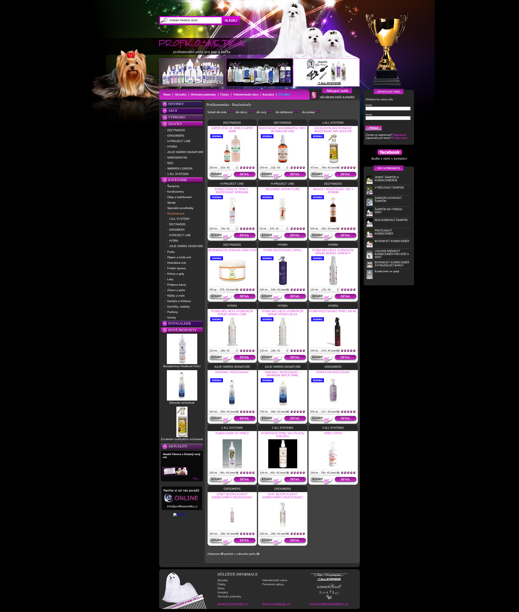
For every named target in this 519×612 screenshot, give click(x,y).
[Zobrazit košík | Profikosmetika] (313, 98)
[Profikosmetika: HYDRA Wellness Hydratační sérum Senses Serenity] (333, 284)
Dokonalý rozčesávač (182, 402)
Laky (170, 279)
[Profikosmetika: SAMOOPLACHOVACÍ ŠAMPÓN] (370, 204)
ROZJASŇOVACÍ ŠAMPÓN (391, 220)
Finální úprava (176, 268)
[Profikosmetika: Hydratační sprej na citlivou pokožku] (282, 467)
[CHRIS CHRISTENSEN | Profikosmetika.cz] (329, 576)
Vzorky (171, 317)
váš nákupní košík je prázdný (337, 96)
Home (167, 94)
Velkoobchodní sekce (245, 94)
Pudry (171, 251)
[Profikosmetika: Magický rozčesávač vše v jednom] (333, 223)
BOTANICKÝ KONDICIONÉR (392, 241)
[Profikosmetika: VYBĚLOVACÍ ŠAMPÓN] (370, 193)
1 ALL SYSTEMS (178, 174)
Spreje (171, 202)
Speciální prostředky (180, 208)
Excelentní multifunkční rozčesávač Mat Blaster (182, 441)
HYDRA (172, 146)
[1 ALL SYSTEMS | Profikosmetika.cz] (329, 580)
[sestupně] (231, 112)
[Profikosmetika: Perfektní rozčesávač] (333, 406)
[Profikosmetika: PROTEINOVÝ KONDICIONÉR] (370, 236)
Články (224, 94)
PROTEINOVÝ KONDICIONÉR (384, 232)
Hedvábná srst (176, 262)
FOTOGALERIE (179, 323)
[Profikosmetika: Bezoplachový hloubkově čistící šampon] (182, 363)
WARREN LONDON (179, 168)
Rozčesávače (175, 213)
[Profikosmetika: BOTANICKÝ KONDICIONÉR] (370, 246)
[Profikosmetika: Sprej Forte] (333, 467)
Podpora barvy (176, 284)
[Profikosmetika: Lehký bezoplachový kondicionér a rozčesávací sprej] (232, 528)
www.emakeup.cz (276, 604)
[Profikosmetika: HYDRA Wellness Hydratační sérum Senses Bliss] (282, 345)
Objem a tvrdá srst (179, 257)
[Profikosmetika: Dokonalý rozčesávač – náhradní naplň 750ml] (282, 406)
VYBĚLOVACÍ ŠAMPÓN (389, 187)
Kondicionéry (175, 191)
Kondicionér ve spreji (387, 271)
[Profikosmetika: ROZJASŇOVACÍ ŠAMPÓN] (370, 225)
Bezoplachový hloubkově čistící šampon (182, 368)
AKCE (172, 110)
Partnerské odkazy (273, 584)
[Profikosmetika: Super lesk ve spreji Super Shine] (232, 162)
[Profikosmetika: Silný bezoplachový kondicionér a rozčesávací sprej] (282, 528)
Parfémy (172, 312)
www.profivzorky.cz (233, 604)
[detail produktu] (245, 175)
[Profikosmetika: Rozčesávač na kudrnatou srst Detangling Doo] (282, 162)
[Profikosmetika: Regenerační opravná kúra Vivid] (232, 284)
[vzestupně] (228, 112)
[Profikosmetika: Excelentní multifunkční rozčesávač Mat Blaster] (182, 436)
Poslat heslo (400, 137)
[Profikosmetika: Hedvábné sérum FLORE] (282, 223)
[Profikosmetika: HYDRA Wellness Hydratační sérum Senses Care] (232, 345)
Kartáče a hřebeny (179, 301)
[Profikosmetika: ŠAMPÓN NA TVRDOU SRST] (370, 215)
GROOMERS (175, 135)
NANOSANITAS (177, 157)
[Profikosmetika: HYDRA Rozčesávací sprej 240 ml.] (333, 345)
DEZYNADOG (176, 130)
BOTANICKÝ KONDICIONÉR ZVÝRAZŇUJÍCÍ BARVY (392, 264)
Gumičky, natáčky (178, 306)
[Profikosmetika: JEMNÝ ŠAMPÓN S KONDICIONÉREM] (370, 182)
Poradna (284, 94)
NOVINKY (176, 104)
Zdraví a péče (176, 290)
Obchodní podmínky (203, 94)
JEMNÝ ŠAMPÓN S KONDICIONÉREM (387, 179)
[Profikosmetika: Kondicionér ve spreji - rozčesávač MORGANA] (232, 223)
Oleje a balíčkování (179, 197)
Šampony (173, 186)
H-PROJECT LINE (179, 141)
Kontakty (268, 94)
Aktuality (181, 94)
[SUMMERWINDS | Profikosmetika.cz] (329, 588)
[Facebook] (389, 161)
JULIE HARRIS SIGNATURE (185, 152)
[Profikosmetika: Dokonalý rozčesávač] (182, 399)
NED (170, 163)
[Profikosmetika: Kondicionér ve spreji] (370, 278)
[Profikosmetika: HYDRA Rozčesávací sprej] (282, 284)
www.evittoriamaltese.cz (329, 604)
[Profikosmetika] (203, 46)
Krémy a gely (175, 273)
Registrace (399, 134)
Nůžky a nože (176, 295)
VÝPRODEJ (176, 117)
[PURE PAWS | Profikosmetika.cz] (329, 598)
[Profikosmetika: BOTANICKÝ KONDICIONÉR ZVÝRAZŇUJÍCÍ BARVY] (370, 266)
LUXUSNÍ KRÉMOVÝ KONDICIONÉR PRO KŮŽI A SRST (392, 254)
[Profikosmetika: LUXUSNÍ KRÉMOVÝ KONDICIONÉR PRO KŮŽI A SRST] (370, 257)
